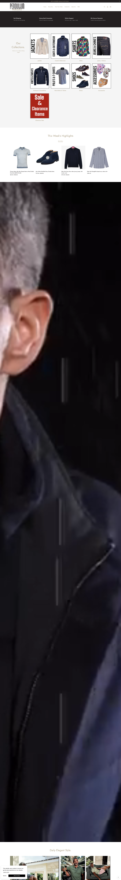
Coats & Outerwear (60, 61)
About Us (73, 7)
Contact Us (67, 7)
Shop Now (50, 7)
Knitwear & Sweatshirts (39, 90)
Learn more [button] (6, 872)
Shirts (80, 61)
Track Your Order (59, 7)
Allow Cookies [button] (17, 875)
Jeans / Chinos (101, 61)
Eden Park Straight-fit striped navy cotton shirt (97, 171)
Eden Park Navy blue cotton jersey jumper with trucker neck (71, 172)
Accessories (101, 90)
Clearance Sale (39, 120)
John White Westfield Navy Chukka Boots (45, 171)
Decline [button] (4, 875)
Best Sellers (60, 141)
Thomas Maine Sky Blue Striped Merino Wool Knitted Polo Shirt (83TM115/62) (22, 172)
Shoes (81, 90)
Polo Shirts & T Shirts (60, 90)
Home (45, 7)
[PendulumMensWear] (17, 7)
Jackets (40, 61)
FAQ (79, 7)
